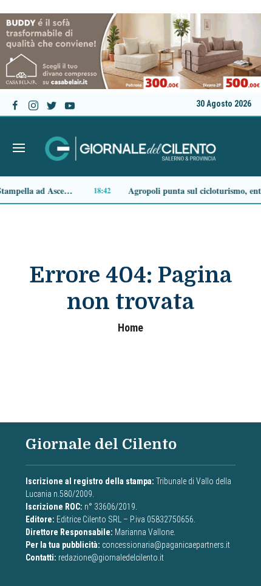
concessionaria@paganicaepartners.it (166, 545)
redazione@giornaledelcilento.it (111, 557)
